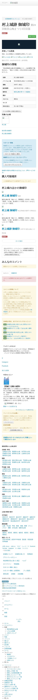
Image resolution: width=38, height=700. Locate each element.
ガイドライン (7, 564)
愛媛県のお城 (26, 496)
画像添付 (14, 273)
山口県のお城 (16, 491)
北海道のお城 (6, 451)
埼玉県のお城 (6, 462)
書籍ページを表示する (10, 406)
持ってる (32, 36)
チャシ (30, 526)
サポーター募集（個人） (10, 567)
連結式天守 (5, 521)
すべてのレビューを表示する (24, 410)
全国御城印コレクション (12, 19)
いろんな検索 (11, 631)
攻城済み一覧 (8, 682)
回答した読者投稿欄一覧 (14, 673)
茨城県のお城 (16, 462)
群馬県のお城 (6, 464)
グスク (4, 528)
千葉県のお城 (27, 460)
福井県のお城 (26, 471)
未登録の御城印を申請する (12, 254)
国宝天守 (5, 517)
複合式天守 (30, 519)
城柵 (9, 528)
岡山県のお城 (6, 489)
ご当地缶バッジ (11, 658)
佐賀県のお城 (16, 503)
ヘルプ (24, 561)
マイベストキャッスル (13, 669)
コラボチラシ (11, 656)
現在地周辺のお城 (12, 629)
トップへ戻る (19, 620)
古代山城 (14, 528)
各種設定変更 (8, 681)
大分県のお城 (16, 505)
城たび (6, 641)
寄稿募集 (16, 564)
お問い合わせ (8, 694)
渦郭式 (32, 533)
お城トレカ (10, 660)
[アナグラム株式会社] (9, 583)
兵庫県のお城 (16, 483)
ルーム (6, 650)
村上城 (4, 124)
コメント (6, 273)
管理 (5, 616)
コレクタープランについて (13, 165)
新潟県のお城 (26, 469)
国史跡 (24, 539)
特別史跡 (30, 539)
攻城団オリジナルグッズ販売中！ (15, 336)
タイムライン (8, 605)
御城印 (9, 654)
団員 (8, 550)
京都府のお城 (26, 483)
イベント (7, 639)
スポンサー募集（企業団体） (12, 570)
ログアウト (7, 696)
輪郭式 (21, 533)
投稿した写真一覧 (12, 671)
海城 (17, 526)
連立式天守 (25, 521)
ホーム (6, 609)
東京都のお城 (6, 460)
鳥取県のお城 (26, 489)
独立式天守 (22, 519)
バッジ (6, 635)
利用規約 (30, 554)
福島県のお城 (6, 455)
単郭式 (10, 533)
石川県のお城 (16, 471)
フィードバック (8, 422)
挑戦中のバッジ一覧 (10, 686)
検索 (5, 612)
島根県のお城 (6, 491)
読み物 (6, 645)
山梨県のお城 (6, 469)
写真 (5, 637)
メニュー (4, 2)
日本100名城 (6, 539)
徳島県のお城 (6, 496)
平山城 (9, 526)
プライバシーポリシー (10, 557)
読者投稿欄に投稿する (16, 430)
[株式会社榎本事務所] (9, 588)
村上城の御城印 (6, 133)
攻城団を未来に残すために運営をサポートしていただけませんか (17, 325)
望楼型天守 (5, 519)
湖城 (21, 526)
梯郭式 (15, 533)
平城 (13, 526)
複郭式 (26, 533)
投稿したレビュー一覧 (13, 675)
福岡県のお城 (6, 503)
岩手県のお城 (26, 451)
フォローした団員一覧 (11, 688)
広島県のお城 (16, 489)
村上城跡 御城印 (11, 228)
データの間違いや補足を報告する (12, 111)
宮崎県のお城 (26, 505)
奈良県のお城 (16, 484)
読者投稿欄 (7, 648)
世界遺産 (5, 541)
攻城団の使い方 (20, 554)
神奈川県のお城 (17, 460)
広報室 (13, 574)
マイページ (7, 665)
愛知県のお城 (6, 476)
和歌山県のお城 (26, 484)
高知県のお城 (6, 498)
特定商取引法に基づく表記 (11, 561)
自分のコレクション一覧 (14, 677)
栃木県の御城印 (6, 130)
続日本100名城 (16, 539)
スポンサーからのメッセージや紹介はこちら (13, 591)
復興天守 (32, 517)
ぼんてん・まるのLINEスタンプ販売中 (17, 338)
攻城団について (8, 554)
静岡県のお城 (16, 476)
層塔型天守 (14, 519)
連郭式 (4, 533)
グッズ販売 (26, 570)
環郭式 (4, 534)
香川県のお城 (16, 496)
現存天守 (12, 517)
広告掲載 (20, 574)
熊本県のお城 (6, 505)
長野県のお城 (16, 469)
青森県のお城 (16, 451)
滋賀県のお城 (6, 484)
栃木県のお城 (26, 462)
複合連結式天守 (15, 521)
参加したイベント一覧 (13, 679)
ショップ (7, 646)
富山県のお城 (6, 471)
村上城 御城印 (9, 195)
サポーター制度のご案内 (12, 154)
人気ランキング (11, 633)
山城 (3, 526)
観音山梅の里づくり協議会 (22, 92)
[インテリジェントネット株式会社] (13, 586)
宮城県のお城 (6, 453)
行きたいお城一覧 (9, 684)
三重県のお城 (6, 478)
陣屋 (25, 526)
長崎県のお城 (26, 503)
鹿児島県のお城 (7, 507)
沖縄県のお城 (17, 507)
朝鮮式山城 (22, 528)
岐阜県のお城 (26, 476)
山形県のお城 (26, 453)
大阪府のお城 (6, 483)
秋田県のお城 (16, 453)
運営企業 (6, 574)
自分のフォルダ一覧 (10, 690)
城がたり (7, 643)
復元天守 (19, 517)
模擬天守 (25, 517)
